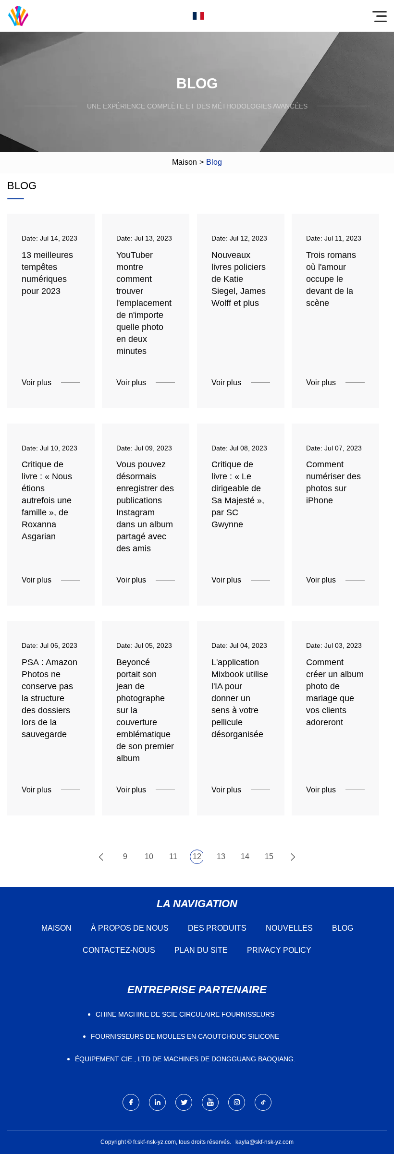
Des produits (217, 928)
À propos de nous (130, 928)
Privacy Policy (279, 950)
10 (149, 856)
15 (269, 856)
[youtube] (210, 1102)
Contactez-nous (119, 950)
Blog (342, 928)
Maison (184, 162)
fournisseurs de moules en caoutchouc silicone (185, 1036)
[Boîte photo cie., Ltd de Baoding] (18, 16)
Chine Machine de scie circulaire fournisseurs (185, 1014)
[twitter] (183, 1102)
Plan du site (201, 950)
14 (245, 856)
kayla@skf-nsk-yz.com (264, 1142)
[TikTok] (263, 1102)
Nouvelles (289, 928)
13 (221, 856)
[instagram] (236, 1102)
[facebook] (131, 1102)
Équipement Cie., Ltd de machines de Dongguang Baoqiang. (185, 1059)
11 (173, 856)
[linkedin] (157, 1102)
